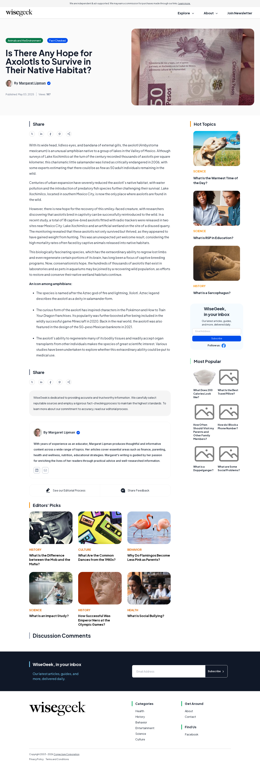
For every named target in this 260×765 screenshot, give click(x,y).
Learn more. (184, 3)
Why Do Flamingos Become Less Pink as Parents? (148, 557)
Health (132, 610)
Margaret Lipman (32, 83)
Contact (190, 717)
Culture (84, 549)
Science (35, 610)
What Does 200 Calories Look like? (203, 393)
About (189, 711)
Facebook (191, 734)
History (35, 549)
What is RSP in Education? (213, 238)
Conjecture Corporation (66, 754)
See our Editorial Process (69, 490)
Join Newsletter (239, 13)
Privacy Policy (36, 759)
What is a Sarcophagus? (212, 293)
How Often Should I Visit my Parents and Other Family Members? (203, 431)
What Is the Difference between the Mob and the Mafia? (49, 559)
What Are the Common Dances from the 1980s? (97, 557)
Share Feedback (138, 490)
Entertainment (144, 728)
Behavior (134, 549)
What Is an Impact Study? (49, 616)
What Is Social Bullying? (145, 616)
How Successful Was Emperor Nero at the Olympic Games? (94, 620)
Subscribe (216, 338)
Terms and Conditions (57, 759)
